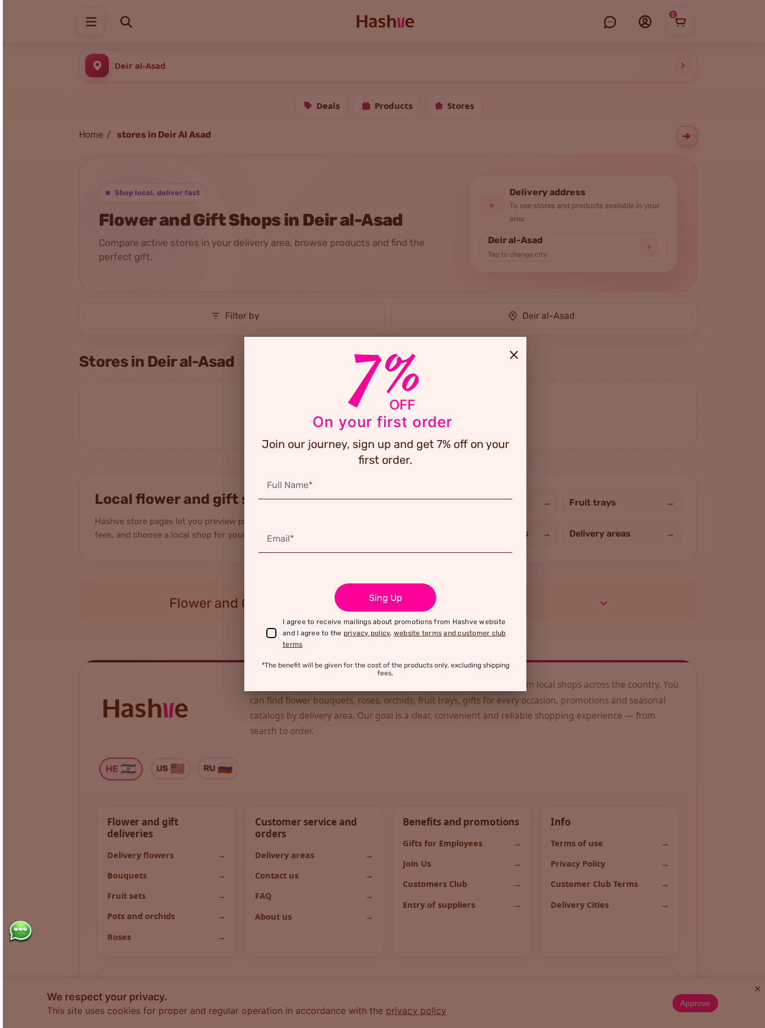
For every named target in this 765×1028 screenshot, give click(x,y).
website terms (418, 633)
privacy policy (367, 633)
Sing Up (385, 597)
